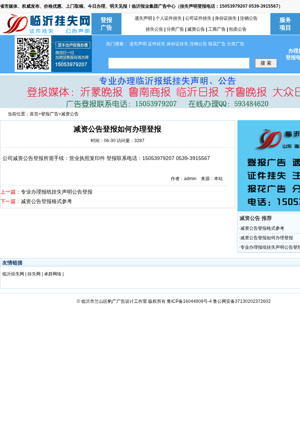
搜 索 (265, 63)
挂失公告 (154, 29)
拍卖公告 (238, 29)
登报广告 (50, 114)
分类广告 (175, 29)
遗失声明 (143, 18)
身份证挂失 (226, 18)
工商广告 (217, 29)
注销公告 (249, 18)
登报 (38, 158)
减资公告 (196, 29)
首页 (34, 114)
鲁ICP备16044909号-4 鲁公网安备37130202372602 (219, 301)
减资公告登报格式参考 (46, 201)
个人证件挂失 (168, 18)
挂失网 (34, 273)
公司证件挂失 (198, 18)
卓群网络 (53, 273)
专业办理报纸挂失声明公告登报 (57, 192)
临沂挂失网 (13, 273)
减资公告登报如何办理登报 (266, 237)
